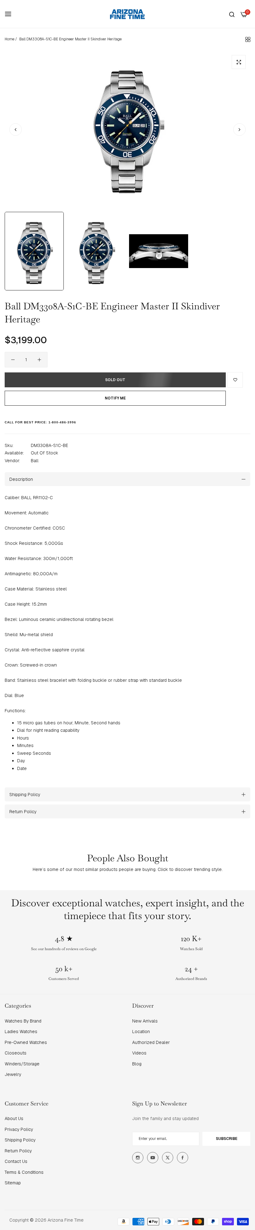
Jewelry (13, 1074)
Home (9, 39)
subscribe (226, 1138)
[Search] (231, 14)
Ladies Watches (21, 1031)
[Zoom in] (239, 62)
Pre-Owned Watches (26, 1042)
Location (141, 1031)
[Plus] (39, 360)
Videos (139, 1053)
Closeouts (15, 1053)
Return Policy (18, 1151)
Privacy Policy (19, 1129)
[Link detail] (137, 1157)
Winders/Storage (22, 1064)
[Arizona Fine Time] (127, 14)
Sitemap (13, 1183)
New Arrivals (145, 1021)
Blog (136, 1064)
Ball (35, 460)
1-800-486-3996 (62, 422)
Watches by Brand (23, 1021)
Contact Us (16, 1161)
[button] (239, 129)
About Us (14, 1118)
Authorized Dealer (151, 1042)
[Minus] (12, 360)
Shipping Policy (20, 1140)
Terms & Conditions (24, 1172)
